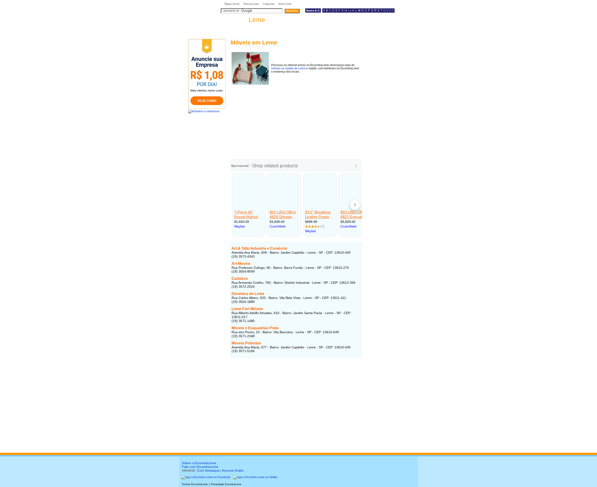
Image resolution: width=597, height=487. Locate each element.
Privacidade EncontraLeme (226, 484)
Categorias (268, 3)
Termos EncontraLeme (195, 484)
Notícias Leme (251, 3)
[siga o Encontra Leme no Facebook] (205, 477)
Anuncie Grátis (232, 470)
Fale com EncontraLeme (200, 467)
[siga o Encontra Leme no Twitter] (255, 477)
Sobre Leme (285, 3)
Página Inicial (232, 3)
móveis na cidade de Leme (288, 68)
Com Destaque (208, 470)
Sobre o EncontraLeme (199, 463)
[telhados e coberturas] (203, 111)
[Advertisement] (296, 118)
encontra (244, 19)
